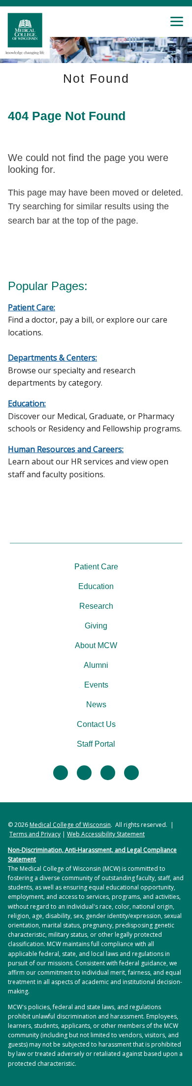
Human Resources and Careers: (66, 449)
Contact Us (96, 724)
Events (96, 685)
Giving (96, 626)
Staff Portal (96, 744)
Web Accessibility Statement (106, 834)
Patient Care (96, 566)
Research (96, 606)
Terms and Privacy (35, 834)
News (96, 704)
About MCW (96, 645)
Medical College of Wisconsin (70, 825)
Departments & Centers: (52, 357)
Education (96, 586)
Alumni (96, 665)
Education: (27, 403)
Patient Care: (31, 307)
